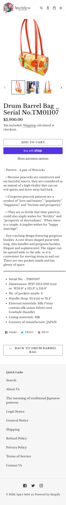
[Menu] (61, 7)
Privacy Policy (16, 447)
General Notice (17, 420)
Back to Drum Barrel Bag (35, 350)
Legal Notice (15, 411)
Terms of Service (18, 456)
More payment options (33, 158)
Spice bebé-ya (25, 494)
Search (11, 380)
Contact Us (14, 465)
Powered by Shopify (47, 494)
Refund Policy (16, 438)
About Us (13, 389)
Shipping (29, 125)
